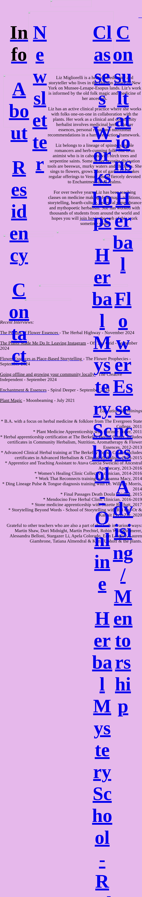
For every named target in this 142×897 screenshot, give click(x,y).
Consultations (123, 98)
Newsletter (39, 98)
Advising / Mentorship (123, 596)
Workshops (102, 176)
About (19, 110)
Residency (19, 211)
